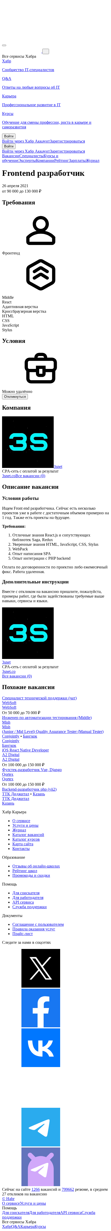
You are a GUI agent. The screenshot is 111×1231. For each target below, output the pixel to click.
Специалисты (31, 156)
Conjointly (10, 736)
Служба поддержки (29, 907)
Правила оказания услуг (33, 929)
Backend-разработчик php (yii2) (29, 789)
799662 (68, 1189)
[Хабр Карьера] (22, 51)
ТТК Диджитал (15, 794)
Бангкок (30, 736)
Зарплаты (77, 160)
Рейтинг (61, 160)
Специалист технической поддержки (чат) (39, 698)
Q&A (15, 1226)
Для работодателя (27, 897)
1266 (35, 1189)
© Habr (8, 1198)
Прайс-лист (22, 933)
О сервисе (21, 821)
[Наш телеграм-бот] (41, 1185)
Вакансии (10, 156)
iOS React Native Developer (25, 750)
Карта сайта (22, 844)
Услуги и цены (25, 825)
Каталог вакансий (28, 834)
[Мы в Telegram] (41, 1145)
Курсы (40, 1226)
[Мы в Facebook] (41, 1026)
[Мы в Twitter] (41, 986)
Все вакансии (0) (30, 476)
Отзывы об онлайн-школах (36, 866)
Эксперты (27, 160)
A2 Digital (10, 755)
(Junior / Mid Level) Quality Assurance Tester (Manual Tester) (53, 731)
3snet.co (8, 476)
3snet (58, 466)
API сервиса (23, 902)
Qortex (7, 774)
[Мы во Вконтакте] (41, 1065)
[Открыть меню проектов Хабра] (4, 45)
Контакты (21, 848)
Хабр (6, 1226)
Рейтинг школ (24, 871)
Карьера (27, 1226)
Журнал (92, 160)
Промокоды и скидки (31, 875)
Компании (45, 160)
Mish (6, 722)
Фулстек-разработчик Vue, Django (32, 769)
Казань (39, 794)
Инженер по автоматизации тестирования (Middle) (47, 717)
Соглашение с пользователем (38, 924)
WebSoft (9, 702)
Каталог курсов (26, 839)
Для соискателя (25, 893)
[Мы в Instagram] (41, 1105)
